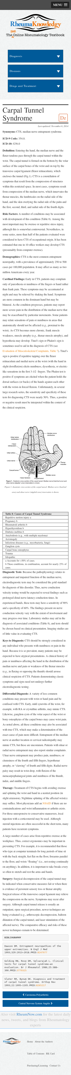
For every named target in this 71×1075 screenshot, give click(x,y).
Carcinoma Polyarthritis (36, 994)
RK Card (50, 1053)
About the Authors (44, 1041)
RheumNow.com (29, 1014)
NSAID (47, 803)
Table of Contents (35, 1053)
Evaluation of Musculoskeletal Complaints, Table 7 (30, 351)
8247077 (42, 952)
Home (30, 1041)
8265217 (41, 985)
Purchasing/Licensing (37, 1065)
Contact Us (55, 1065)
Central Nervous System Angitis (34, 1003)
